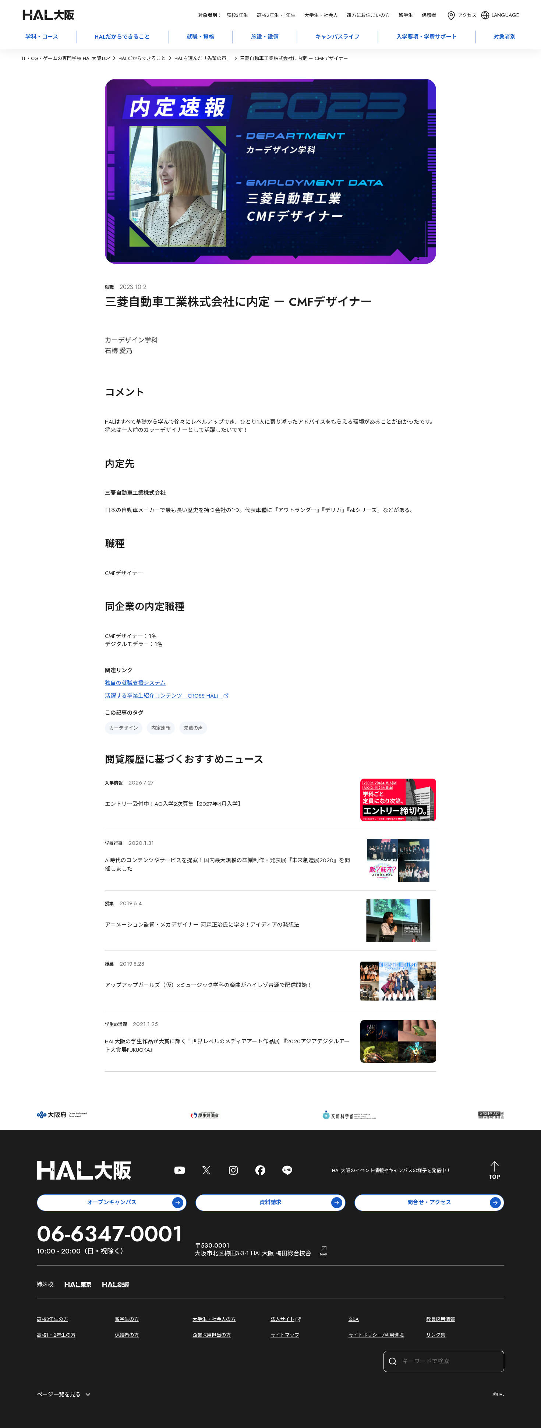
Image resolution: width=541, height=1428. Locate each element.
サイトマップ (284, 1335)
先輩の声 (193, 727)
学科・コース (41, 37)
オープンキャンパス (112, 1202)
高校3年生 (237, 15)
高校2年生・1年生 (276, 15)
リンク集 (435, 1335)
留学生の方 (127, 1319)
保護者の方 (127, 1335)
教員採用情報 (440, 1319)
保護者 (429, 15)
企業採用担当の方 (211, 1335)
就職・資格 (200, 37)
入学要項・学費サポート (426, 37)
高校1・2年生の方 (56, 1335)
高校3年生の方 (52, 1319)
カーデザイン (123, 727)
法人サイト (282, 1319)
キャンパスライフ (337, 37)
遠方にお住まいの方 (368, 15)
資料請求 (270, 1202)
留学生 (406, 15)
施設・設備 (265, 37)
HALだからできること (122, 37)
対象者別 (505, 37)
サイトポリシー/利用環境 (376, 1335)
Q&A (354, 1319)
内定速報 (160, 727)
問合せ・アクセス (429, 1202)
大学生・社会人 (321, 15)
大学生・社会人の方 (214, 1319)
